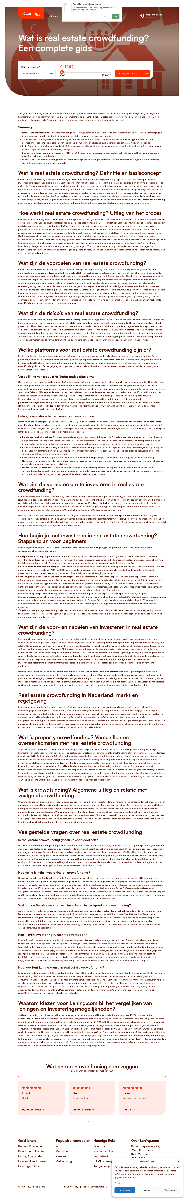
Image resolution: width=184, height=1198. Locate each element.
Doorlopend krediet (31, 1151)
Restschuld (63, 1151)
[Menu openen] (61, 16)
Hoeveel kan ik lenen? (33, 1161)
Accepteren (124, 1190)
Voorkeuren (169, 1190)
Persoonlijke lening (31, 1146)
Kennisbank (101, 1156)
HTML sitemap (103, 1161)
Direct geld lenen (29, 1166)
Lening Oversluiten (30, 1156)
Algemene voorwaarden (95, 1186)
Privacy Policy (71, 1186)
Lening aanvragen (127, 73)
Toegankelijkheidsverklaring (110, 1166)
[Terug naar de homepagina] (31, 13)
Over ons (99, 1146)
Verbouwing (64, 1161)
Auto (59, 1146)
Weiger (147, 1190)
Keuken (61, 1156)
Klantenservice (103, 1151)
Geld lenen (52, 15)
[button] (178, 1161)
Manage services (120, 1183)
